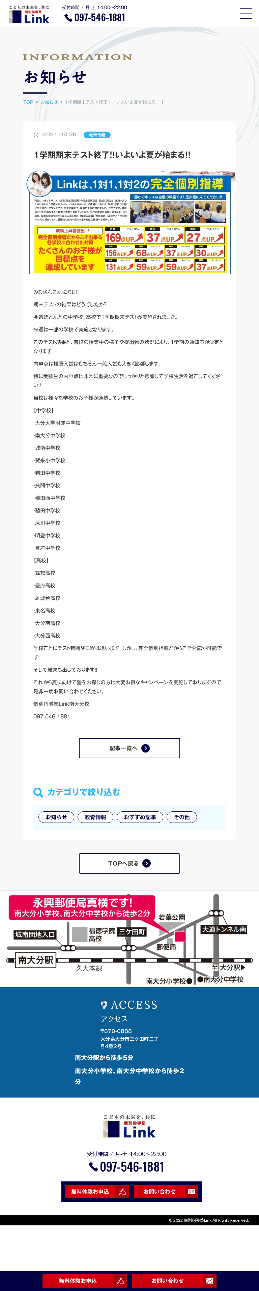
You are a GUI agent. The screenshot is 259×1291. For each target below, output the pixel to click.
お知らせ (49, 102)
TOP (28, 102)
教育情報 (97, 135)
